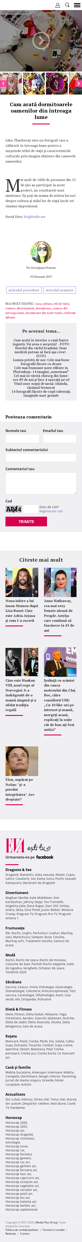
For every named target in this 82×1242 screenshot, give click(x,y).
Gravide (48, 1080)
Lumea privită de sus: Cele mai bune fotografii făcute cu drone (41, 361)
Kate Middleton (41, 898)
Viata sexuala (44, 875)
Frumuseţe (14, 928)
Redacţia (10, 1233)
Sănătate (13, 982)
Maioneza (38, 1049)
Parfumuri (40, 933)
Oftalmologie (44, 995)
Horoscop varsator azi (21, 1190)
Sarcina (10, 987)
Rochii (16, 933)
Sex (33, 878)
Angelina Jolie (15, 906)
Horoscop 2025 (16, 1126)
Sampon (37, 937)
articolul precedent (24, 290)
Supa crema (63, 1045)
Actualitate (15, 1094)
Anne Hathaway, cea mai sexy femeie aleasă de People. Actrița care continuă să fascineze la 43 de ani (59, 615)
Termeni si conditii (53, 1230)
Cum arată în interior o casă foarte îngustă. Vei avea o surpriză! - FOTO (41, 342)
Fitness (19, 1014)
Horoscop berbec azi (20, 1205)
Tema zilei (58, 1099)
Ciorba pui (28, 1053)
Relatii (60, 875)
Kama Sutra (45, 878)
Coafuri (54, 933)
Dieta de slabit (16, 1022)
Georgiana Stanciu (43, 267)
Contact (25, 1233)
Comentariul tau (20, 468)
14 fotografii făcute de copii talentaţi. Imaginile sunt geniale (41, 393)
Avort (59, 995)
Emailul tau (53, 430)
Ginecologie (63, 987)
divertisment (25, 308)
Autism (26, 1084)
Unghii (26, 933)
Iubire (9, 878)
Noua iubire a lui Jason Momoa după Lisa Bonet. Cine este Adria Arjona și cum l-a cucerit (21, 610)
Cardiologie (25, 995)
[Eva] (13, 5)
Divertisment (16, 892)
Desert (25, 1049)
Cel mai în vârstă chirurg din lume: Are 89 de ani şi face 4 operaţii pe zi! (41, 377)
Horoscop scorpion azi (21, 1182)
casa (38, 303)
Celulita (58, 937)
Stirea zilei (41, 1099)
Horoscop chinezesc (20, 1138)
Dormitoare (29, 1076)
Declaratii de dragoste (39, 883)
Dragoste (12, 875)
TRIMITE (26, 521)
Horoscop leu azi (17, 1197)
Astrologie (12, 1142)
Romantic (27, 875)
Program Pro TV (46, 914)
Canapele (12, 1076)
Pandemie (17, 1108)
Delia (19, 910)
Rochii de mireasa (53, 960)
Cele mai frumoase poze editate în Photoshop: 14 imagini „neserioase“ (41, 369)
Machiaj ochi (14, 941)
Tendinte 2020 (15, 972)
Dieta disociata (39, 1022)
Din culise (12, 1099)
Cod (8, 501)
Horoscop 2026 (16, 1122)
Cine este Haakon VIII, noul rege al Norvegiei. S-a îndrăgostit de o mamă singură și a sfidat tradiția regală (20, 695)
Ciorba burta (46, 1053)
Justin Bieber (50, 910)
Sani (8, 937)
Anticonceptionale (55, 991)
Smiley (64, 906)
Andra (9, 910)
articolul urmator (59, 290)
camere (10, 308)
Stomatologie (14, 991)
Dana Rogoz (35, 906)
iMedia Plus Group (46, 1222)
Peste (44, 1041)
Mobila (68, 1072)
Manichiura (21, 937)
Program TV (25, 914)
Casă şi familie (18, 1067)
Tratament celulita (38, 941)
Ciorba (33, 1041)
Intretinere (13, 1018)
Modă (10, 955)
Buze (48, 937)
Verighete (30, 968)
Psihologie (46, 987)
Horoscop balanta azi (20, 1201)
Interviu (27, 1099)
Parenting (69, 1076)
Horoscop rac (15, 1150)
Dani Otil (51, 906)
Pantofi (36, 964)
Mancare (11, 1041)
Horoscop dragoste (19, 1134)
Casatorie (22, 878)
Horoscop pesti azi (18, 1194)
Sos (51, 1041)
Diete (9, 1014)
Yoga (62, 1014)
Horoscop (13, 1117)
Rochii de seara (27, 960)
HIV (17, 999)
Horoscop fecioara (18, 1154)
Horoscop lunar (16, 1146)
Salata (59, 1041)
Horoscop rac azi (17, 1162)
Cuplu (70, 875)
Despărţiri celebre (36, 1103)
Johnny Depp (33, 902)
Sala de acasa (32, 1026)
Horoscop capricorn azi (22, 1178)
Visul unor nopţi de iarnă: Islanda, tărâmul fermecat (41, 385)
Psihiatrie (44, 999)
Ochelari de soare (51, 968)
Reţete (11, 1036)
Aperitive (12, 1049)
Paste (24, 1041)
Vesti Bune (58, 1103)
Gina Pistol (32, 910)
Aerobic (28, 1018)
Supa (9, 1045)
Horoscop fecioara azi (21, 1170)
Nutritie (68, 1018)
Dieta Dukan (35, 1014)
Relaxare (51, 1014)
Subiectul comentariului (26, 449)
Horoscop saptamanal (21, 1209)
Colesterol (33, 991)
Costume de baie (17, 964)
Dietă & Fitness (18, 1009)
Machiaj (67, 933)
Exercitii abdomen (48, 1018)
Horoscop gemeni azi (20, 1166)
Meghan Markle (16, 898)
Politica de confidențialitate (21, 1230)
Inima (34, 987)
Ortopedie (28, 999)
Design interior (49, 1076)
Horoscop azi (14, 1130)
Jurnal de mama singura (23, 1080)
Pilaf (49, 1049)
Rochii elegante (54, 964)
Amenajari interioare (47, 1072)
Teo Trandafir (53, 902)
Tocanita (34, 1045)
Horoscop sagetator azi (22, 1186)
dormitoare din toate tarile (44, 313)
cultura (47, 303)
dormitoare (43, 308)
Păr (7, 933)
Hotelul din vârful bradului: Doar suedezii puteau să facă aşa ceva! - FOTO (41, 352)
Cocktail (48, 1045)
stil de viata (61, 303)
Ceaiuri (23, 987)
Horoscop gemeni (18, 1158)
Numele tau (15, 430)
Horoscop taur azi (18, 1174)
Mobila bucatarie (17, 1072)
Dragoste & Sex (18, 869)
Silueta (56, 1022)
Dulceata (20, 1045)
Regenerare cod (51, 511)
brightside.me (34, 216)
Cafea (70, 1041)
